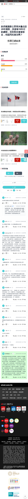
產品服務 (9, 441)
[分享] (21, 16)
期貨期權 (18, 389)
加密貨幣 (21, 392)
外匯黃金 (15, 392)
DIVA (18, 395)
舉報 (25, 203)
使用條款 (6, 443)
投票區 (11, 4)
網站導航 (11, 443)
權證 (23, 389)
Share (24, 16)
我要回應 (14, 82)
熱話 (2, 16)
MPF (7, 395)
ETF (3, 392)
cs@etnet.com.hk (16, 439)
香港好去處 (12, 398)
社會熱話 (3, 160)
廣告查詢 (14, 441)
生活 (15, 395)
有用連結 (17, 443)
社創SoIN (19, 398)
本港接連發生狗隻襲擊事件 (9, 150)
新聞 (9, 389)
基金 (3, 395)
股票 (13, 389)
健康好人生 (5, 398)
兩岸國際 (3, 121)
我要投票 (17, 121)
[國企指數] (7, 1)
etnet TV (4, 389)
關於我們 (3, 441)
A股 (10, 392)
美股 (7, 392)
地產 (11, 395)
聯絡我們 (19, 441)
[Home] (5, 4)
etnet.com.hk (6, 385)
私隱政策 (24, 441)
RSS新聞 (22, 443)
